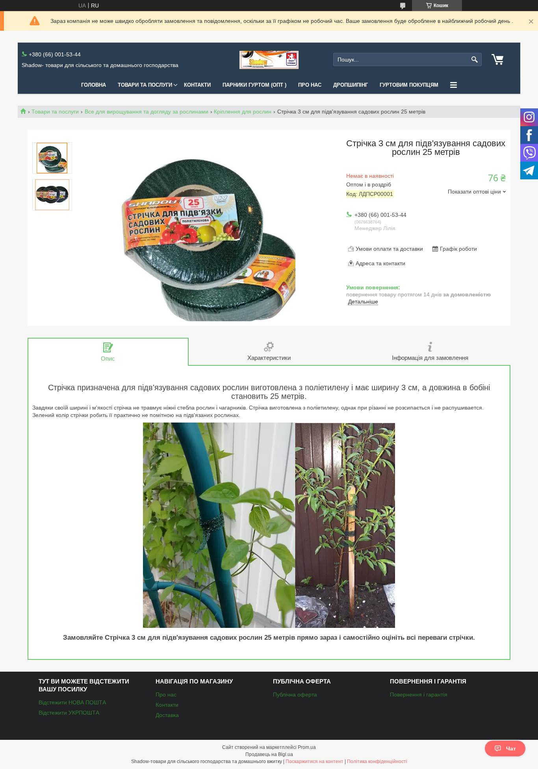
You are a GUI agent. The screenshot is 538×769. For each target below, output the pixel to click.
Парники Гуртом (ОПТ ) (254, 85)
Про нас (309, 85)
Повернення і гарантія (418, 694)
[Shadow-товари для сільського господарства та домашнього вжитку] (269, 59)
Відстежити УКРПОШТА (69, 712)
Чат (511, 748)
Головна (93, 85)
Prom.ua (307, 747)
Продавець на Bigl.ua (269, 754)
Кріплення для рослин (242, 111)
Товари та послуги (145, 85)
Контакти (197, 85)
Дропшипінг (350, 85)
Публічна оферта (295, 694)
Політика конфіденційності (377, 761)
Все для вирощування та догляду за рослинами (146, 111)
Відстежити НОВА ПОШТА (72, 702)
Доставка (167, 715)
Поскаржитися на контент (314, 761)
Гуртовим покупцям (409, 85)
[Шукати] (475, 60)
